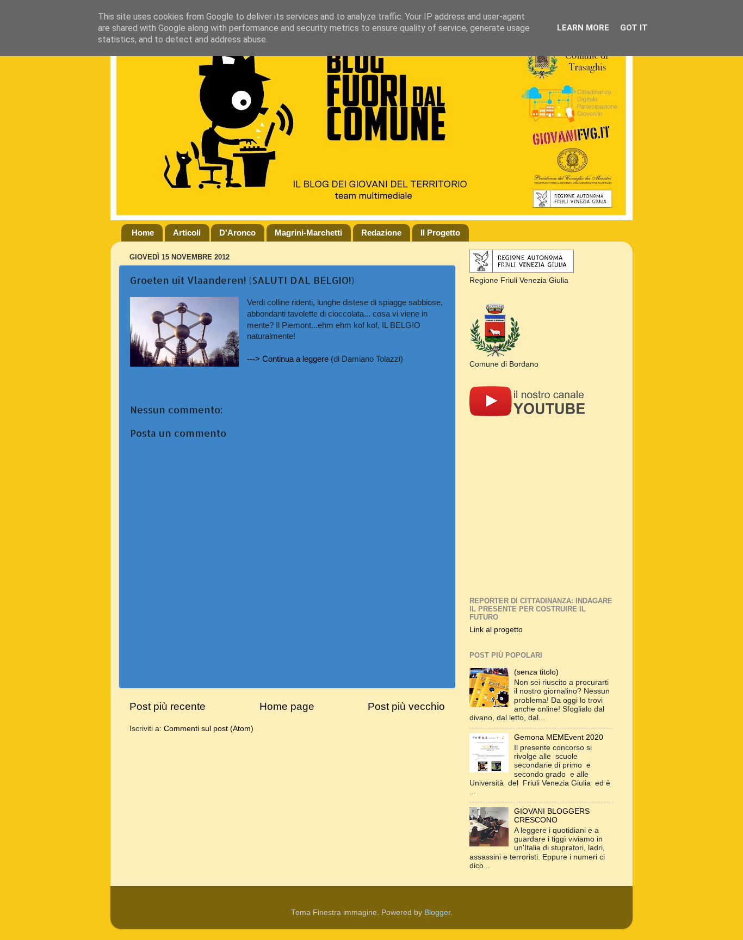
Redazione (381, 232)
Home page (286, 706)
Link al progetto (496, 630)
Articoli (187, 232)
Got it (634, 28)
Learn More (583, 28)
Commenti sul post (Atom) (208, 729)
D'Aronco (237, 232)
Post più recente (167, 706)
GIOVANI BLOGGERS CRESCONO (552, 815)
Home (143, 232)
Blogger (437, 912)
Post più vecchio (406, 706)
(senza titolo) (536, 672)
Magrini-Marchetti (308, 232)
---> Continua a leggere (288, 359)
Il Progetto (440, 232)
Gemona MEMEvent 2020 (558, 737)
